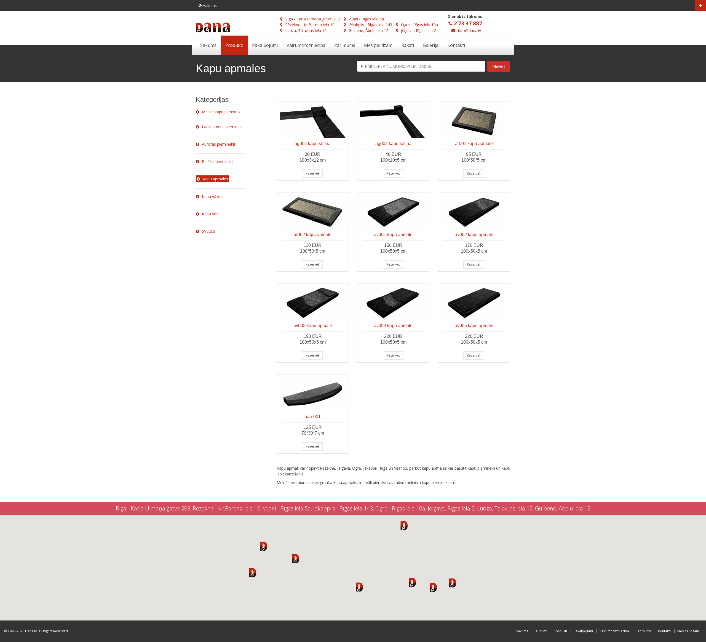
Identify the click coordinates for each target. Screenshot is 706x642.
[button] (264, 546)
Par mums (344, 45)
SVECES (208, 231)
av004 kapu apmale (393, 325)
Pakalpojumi (265, 45)
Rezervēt (312, 173)
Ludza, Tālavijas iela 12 (306, 30)
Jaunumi (541, 631)
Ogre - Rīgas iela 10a (419, 24)
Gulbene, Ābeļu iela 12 (368, 30)
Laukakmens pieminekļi (223, 126)
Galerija (430, 45)
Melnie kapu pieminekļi (222, 111)
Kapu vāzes (212, 196)
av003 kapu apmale (312, 325)
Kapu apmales (215, 178)
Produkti (234, 45)
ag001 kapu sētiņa (313, 143)
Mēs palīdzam (378, 45)
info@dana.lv (469, 30)
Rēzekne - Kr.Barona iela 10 (310, 24)
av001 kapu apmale (393, 234)
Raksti (407, 45)
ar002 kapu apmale (312, 234)
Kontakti (456, 45)
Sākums (208, 45)
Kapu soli (210, 213)
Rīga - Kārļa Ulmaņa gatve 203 (312, 19)
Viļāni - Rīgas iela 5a (366, 19)
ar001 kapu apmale (474, 143)
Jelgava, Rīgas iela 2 (418, 30)
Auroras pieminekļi (218, 144)
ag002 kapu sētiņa (393, 143)
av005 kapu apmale (474, 325)
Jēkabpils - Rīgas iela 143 (370, 24)
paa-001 (312, 416)
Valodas (210, 5)
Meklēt (498, 66)
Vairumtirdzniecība (306, 45)
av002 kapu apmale (474, 234)
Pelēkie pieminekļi (218, 161)
